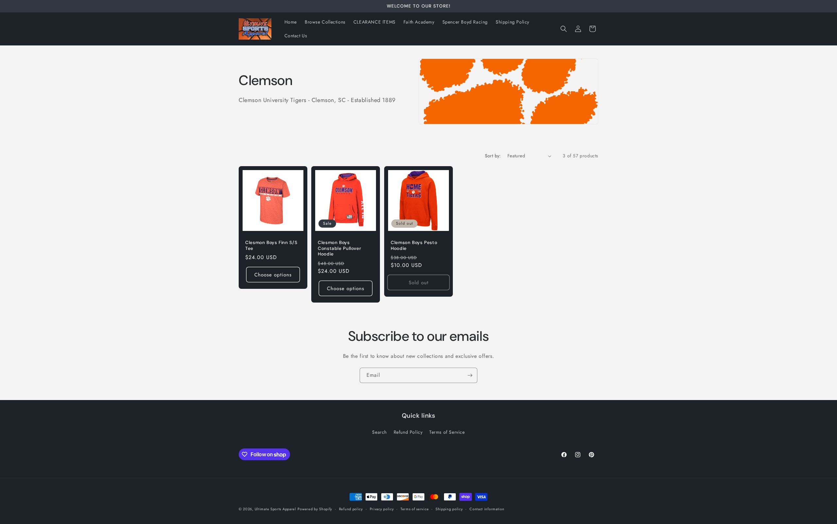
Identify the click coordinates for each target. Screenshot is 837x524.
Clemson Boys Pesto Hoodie (414, 246)
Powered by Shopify (315, 509)
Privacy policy (382, 509)
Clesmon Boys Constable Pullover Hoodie (339, 248)
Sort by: (493, 155)
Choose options (273, 274)
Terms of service (415, 509)
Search (379, 432)
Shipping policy (449, 509)
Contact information (487, 509)
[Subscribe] (470, 375)
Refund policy (351, 509)
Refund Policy (408, 432)
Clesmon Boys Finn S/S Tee (271, 246)
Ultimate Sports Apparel (275, 509)
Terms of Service (447, 432)
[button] (563, 29)
